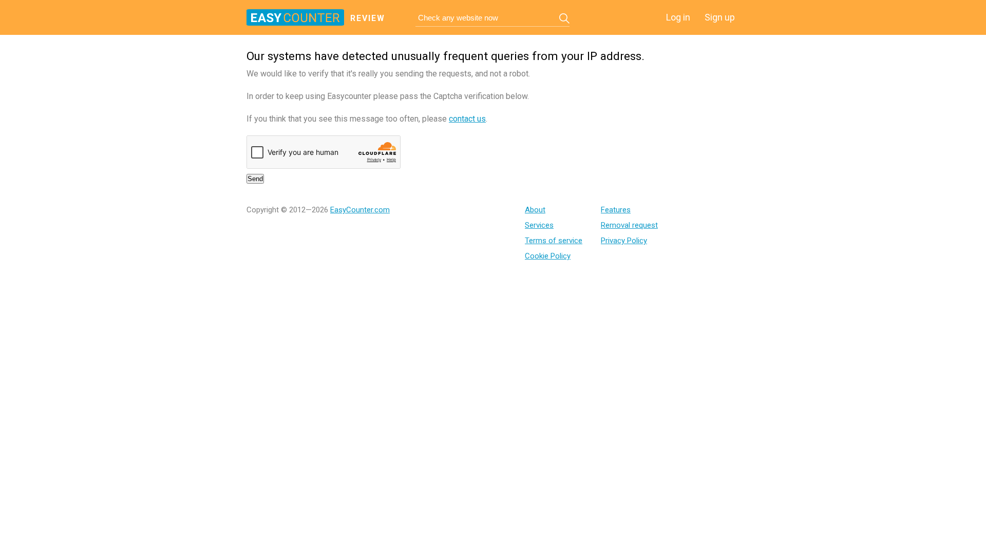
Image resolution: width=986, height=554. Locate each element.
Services (539, 225)
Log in (678, 17)
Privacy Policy (624, 240)
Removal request (629, 225)
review (367, 18)
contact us (467, 119)
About (535, 209)
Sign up (720, 17)
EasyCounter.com (360, 209)
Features (616, 209)
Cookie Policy (548, 256)
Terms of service (553, 240)
